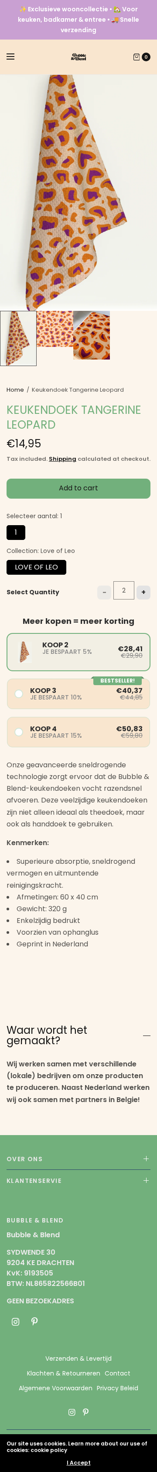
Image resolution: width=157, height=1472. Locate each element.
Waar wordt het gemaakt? (47, 1035)
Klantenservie (34, 1180)
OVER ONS (25, 1159)
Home (15, 390)
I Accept (79, 1462)
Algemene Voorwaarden (55, 1388)
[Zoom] (78, 193)
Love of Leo (36, 566)
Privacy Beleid (117, 1388)
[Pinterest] (34, 1322)
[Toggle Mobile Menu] (16, 57)
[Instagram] (15, 1322)
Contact (117, 1373)
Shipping (62, 459)
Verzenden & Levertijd (78, 1358)
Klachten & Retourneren (63, 1373)
